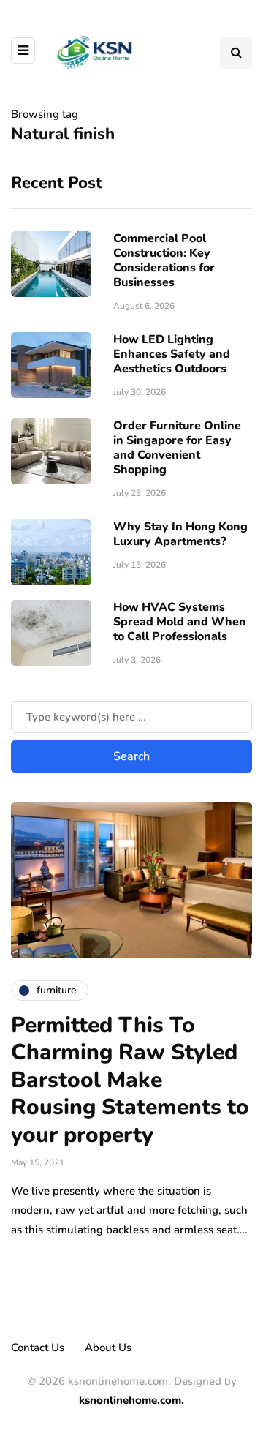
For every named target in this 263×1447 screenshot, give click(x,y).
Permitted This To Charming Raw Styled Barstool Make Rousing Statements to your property (130, 1080)
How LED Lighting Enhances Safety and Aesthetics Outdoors (171, 354)
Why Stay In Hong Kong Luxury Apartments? (180, 534)
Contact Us (37, 1347)
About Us (108, 1347)
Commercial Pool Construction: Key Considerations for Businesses (164, 260)
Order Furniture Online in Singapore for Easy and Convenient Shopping (177, 448)
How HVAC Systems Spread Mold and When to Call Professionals (179, 621)
